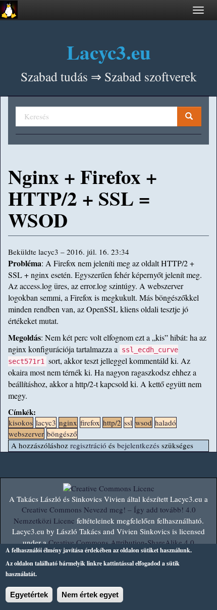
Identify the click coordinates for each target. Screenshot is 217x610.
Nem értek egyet (90, 594)
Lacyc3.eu (109, 51)
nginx (68, 422)
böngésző (62, 434)
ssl (128, 422)
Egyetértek (29, 594)
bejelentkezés (138, 445)
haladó (165, 422)
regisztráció (88, 445)
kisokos (21, 422)
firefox (90, 422)
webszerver (26, 434)
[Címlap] (9, 10)
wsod (143, 422)
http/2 (112, 422)
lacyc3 (46, 422)
